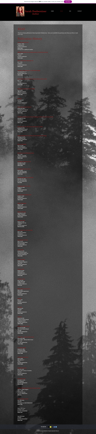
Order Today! (20, 191)
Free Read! (20, 182)
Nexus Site (20, 404)
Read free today (21, 226)
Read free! (20, 303)
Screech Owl (20, 384)
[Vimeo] (48, 427)
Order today (20, 236)
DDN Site (20, 394)
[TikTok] (52, 427)
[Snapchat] (50, 427)
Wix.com (57, 430)
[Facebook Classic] (54, 427)
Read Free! (20, 285)
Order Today (20, 173)
